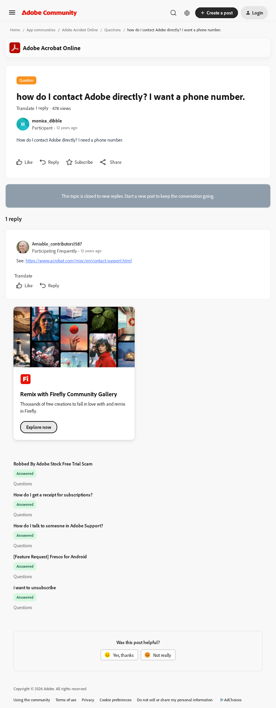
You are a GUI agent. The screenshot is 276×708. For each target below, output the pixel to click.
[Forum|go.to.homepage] (49, 12)
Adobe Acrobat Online (80, 29)
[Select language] (187, 12)
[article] (137, 265)
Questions (112, 29)
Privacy (88, 699)
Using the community (31, 699)
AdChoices (233, 699)
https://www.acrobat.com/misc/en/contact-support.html (79, 260)
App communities (41, 29)
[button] (12, 14)
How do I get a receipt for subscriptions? (53, 494)
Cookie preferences (116, 699)
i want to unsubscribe (34, 587)
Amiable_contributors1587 (57, 244)
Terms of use (66, 699)
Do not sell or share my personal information (175, 699)
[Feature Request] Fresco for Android (50, 556)
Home (15, 29)
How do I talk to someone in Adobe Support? (58, 525)
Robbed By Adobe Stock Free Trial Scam (53, 464)
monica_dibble (47, 120)
